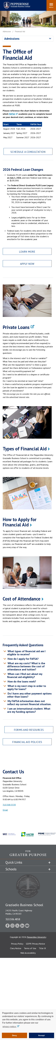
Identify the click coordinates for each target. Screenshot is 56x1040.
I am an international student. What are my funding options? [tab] (28, 710)
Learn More (27, 251)
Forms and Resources (29, 729)
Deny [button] (14, 1035)
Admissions (11, 39)
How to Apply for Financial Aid (19, 522)
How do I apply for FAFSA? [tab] (23, 659)
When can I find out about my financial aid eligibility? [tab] (24, 675)
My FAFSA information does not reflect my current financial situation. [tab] (29, 702)
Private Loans (16, 327)
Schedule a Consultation (27, 151)
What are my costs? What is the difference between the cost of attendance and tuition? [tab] (26, 666)
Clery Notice (15, 948)
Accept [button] (41, 1035)
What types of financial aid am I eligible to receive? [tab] (26, 652)
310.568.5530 (9, 804)
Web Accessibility (28, 953)
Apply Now (27, 263)
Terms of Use (30, 948)
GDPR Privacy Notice (35, 943)
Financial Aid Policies (27, 742)
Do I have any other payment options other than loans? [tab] (29, 695)
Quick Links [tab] (13, 862)
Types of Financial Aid (25, 449)
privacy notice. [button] (9, 1026)
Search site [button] (7, 4)
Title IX (42, 948)
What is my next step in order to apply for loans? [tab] (26, 687)
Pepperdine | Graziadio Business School (13, 3)
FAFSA (12, 114)
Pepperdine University (36, 937)
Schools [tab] (10, 869)
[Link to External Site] (28, 854)
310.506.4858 (12, 919)
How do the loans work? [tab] (21, 681)
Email (5, 810)
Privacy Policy (17, 943)
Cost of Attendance (21, 599)
